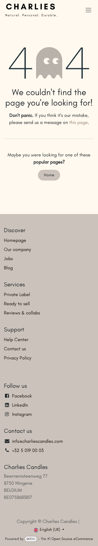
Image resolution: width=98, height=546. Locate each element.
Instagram (22, 414)
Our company (17, 249)
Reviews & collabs (22, 313)
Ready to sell (17, 304)
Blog (8, 268)
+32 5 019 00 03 (28, 450)
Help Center (16, 339)
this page (78, 122)
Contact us (15, 349)
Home (49, 174)
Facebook (22, 396)
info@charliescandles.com (37, 441)
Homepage (15, 240)
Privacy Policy (17, 358)
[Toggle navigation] (88, 10)
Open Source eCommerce (72, 539)
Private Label (17, 294)
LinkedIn (20, 405)
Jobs (8, 258)
